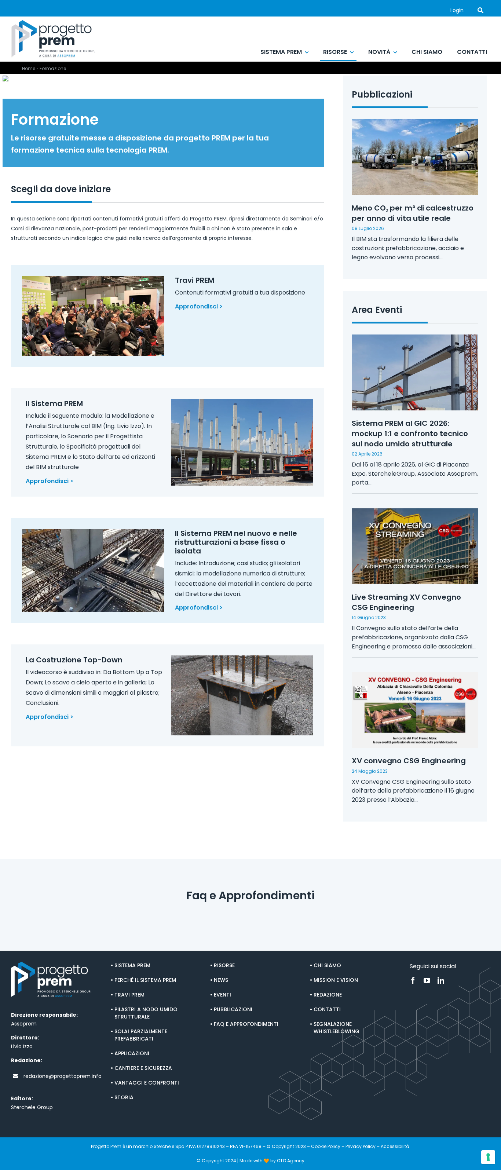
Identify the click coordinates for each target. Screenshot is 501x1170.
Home (28, 68)
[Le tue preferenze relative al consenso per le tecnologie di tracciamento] (488, 1157)
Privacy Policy (360, 1146)
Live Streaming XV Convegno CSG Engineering (406, 602)
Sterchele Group (32, 1107)
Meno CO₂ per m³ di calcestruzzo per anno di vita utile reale (412, 213)
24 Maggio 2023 (370, 771)
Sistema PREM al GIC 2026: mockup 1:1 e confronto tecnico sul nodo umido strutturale (410, 433)
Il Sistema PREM (54, 403)
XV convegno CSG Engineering (409, 761)
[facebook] (413, 980)
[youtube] (427, 980)
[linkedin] (441, 980)
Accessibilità (395, 1146)
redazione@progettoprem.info (62, 1076)
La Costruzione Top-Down (74, 660)
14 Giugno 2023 (369, 617)
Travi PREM (194, 280)
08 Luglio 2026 (368, 228)
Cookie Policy (325, 1146)
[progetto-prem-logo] (53, 23)
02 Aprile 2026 (367, 454)
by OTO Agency (287, 1161)
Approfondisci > (199, 307)
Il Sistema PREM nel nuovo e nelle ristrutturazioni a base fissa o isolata (236, 542)
